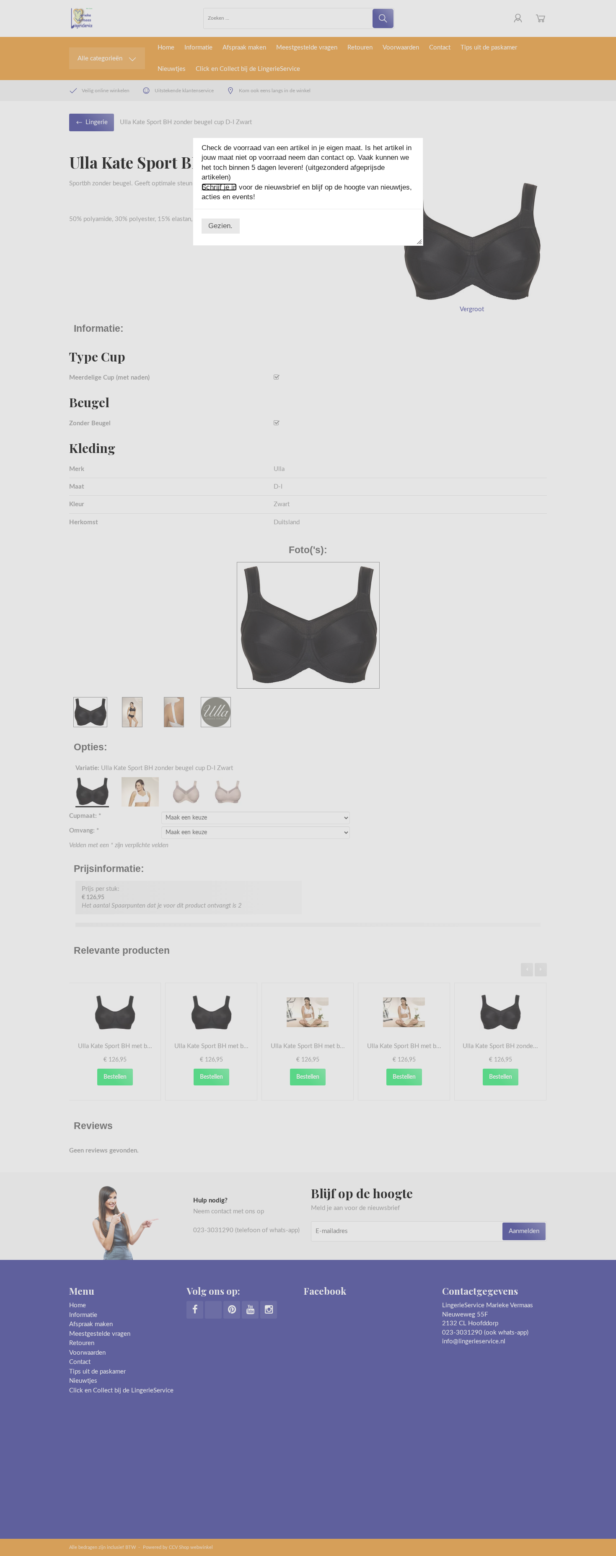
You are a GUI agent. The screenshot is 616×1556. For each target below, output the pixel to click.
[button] (221, 226)
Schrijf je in (219, 187)
